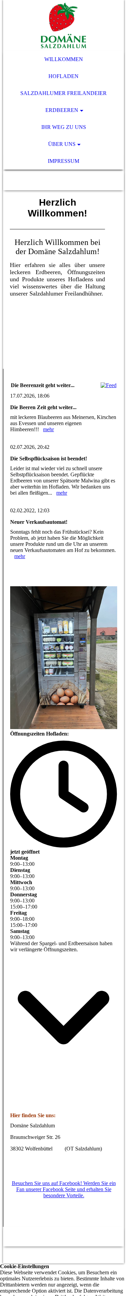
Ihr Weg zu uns (63, 127)
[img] (63, 25)
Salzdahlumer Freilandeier (63, 93)
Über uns (62, 144)
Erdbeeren (61, 110)
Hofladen (63, 76)
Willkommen (63, 59)
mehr (48, 429)
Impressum (63, 161)
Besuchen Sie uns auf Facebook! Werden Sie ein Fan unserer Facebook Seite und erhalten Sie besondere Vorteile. (64, 1189)
